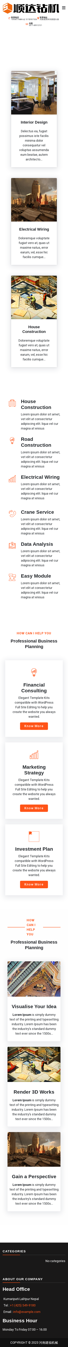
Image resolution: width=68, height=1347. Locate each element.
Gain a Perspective (34, 1176)
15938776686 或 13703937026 (24, 19)
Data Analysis (37, 544)
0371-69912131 (35, 25)
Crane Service (37, 512)
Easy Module (36, 576)
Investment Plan (34, 849)
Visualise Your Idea (34, 1006)
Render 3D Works (34, 1092)
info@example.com (26, 1312)
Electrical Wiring (40, 477)
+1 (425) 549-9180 (23, 1305)
